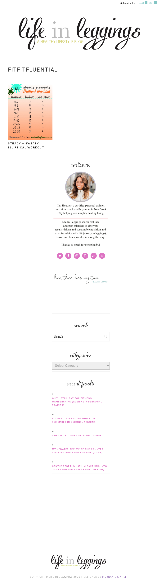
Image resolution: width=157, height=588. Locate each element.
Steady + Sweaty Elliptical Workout (26, 145)
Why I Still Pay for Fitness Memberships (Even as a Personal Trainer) (77, 401)
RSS (150, 3)
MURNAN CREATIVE (114, 576)
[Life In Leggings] (78, 54)
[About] (81, 246)
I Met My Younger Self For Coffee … (78, 435)
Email (140, 3)
